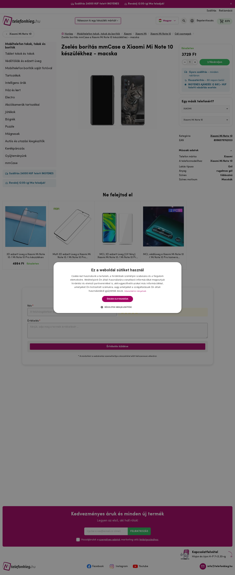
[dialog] (117, 287)
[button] (117, 307)
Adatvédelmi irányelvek (135, 291)
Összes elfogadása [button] (117, 298)
